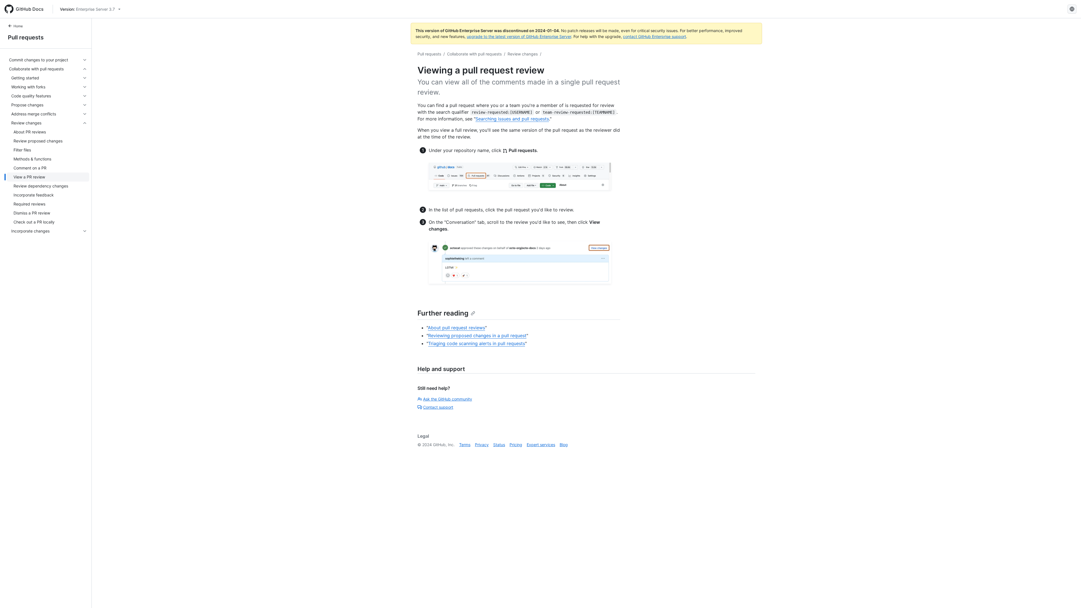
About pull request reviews (456, 327)
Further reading (442, 313)
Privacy (482, 444)
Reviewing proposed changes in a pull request (477, 335)
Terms (464, 444)
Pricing (516, 444)
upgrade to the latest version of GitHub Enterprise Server (519, 36)
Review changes (523, 54)
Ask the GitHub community (447, 399)
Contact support (438, 407)
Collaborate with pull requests (474, 54)
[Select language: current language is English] (1071, 9)
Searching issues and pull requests (512, 119)
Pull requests (26, 37)
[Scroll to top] (1068, 595)
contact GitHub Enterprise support (654, 36)
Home (18, 26)
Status (499, 444)
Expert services (541, 444)
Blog (564, 444)
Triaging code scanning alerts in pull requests (476, 343)
